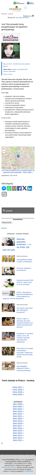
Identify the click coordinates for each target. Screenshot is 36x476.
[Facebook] (19, 190)
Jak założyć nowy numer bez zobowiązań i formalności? (25, 310)
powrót (7, 210)
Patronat (33, 454)
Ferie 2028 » (18, 389)
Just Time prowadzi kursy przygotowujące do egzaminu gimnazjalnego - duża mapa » (18, 171)
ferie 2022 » (18, 414)
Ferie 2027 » (18, 387)
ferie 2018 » (18, 423)
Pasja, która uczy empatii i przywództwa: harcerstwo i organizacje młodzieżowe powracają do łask (25, 353)
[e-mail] (14, 190)
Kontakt (27, 454)
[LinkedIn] (29, 190)
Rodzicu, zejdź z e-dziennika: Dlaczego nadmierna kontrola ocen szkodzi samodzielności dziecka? (25, 323)
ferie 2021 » (18, 416)
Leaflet (18, 169)
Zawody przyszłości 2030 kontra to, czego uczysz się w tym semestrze (25, 282)
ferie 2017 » (18, 426)
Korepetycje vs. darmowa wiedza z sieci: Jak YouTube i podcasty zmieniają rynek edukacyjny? (25, 338)
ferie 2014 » (18, 433)
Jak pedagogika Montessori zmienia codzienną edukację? (24, 368)
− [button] (4, 152)
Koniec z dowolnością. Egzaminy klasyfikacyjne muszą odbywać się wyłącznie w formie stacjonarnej (18, 295)
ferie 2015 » (18, 430)
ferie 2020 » (18, 418)
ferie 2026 (26, 17)
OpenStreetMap (25, 169)
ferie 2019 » (18, 421)
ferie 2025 (19, 17)
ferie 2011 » (18, 440)
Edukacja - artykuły (7, 14)
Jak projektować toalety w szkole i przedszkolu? (24, 260)
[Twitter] (24, 189)
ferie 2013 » (18, 435)
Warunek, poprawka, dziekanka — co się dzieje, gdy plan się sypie (17, 244)
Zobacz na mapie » (8, 74)
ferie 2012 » (18, 438)
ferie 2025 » (18, 406)
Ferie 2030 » (18, 394)
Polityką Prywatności (9, 467)
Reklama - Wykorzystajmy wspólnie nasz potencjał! (12, 454)
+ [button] (4, 149)
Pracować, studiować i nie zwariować (24, 269)
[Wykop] (4, 195)
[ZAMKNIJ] (29, 471)
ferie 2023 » (18, 411)
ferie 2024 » (18, 409)
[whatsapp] (9, 190)
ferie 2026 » (18, 404)
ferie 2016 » (18, 428)
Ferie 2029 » (18, 392)
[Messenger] (4, 190)
